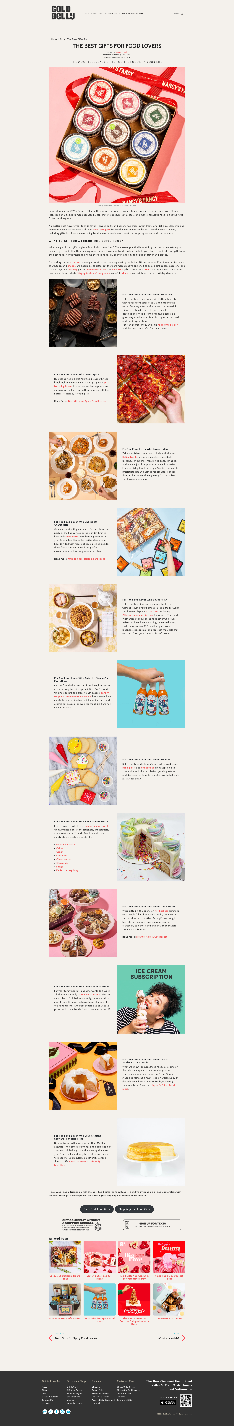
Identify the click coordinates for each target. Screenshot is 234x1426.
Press (44, 1387)
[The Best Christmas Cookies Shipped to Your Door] (134, 1299)
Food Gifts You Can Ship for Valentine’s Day (134, 1277)
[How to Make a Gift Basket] (65, 1299)
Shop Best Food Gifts (97, 1209)
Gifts (124, 13)
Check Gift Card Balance (128, 1390)
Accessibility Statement (103, 1400)
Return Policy (98, 1390)
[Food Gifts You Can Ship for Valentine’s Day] (134, 1257)
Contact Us (47, 1400)
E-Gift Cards (73, 1387)
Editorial (96, 1403)
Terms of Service (100, 1393)
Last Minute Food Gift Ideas (100, 1277)
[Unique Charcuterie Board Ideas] (65, 1257)
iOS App (46, 1403)
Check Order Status (126, 1387)
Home (54, 39)
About (45, 1390)
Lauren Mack (121, 52)
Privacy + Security (100, 1397)
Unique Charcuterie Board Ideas (64, 1277)
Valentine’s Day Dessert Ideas (169, 1277)
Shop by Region (74, 1393)
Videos (70, 1400)
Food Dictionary (135, 13)
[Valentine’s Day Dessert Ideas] (169, 1257)
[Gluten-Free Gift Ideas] (169, 1299)
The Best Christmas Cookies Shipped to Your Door (134, 1321)
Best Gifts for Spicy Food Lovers (99, 1320)
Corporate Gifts (124, 1400)
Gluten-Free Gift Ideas (169, 1318)
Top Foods (113, 13)
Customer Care (124, 1393)
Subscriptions (73, 1397)
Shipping (96, 1387)
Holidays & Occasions (94, 13)
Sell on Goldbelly (50, 1397)
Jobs (44, 1393)
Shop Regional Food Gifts (134, 1209)
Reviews (121, 1397)
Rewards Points (74, 1403)
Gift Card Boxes (74, 1390)
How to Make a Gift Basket (65, 1318)
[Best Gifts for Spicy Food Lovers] (100, 1299)
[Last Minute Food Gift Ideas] (100, 1257)
